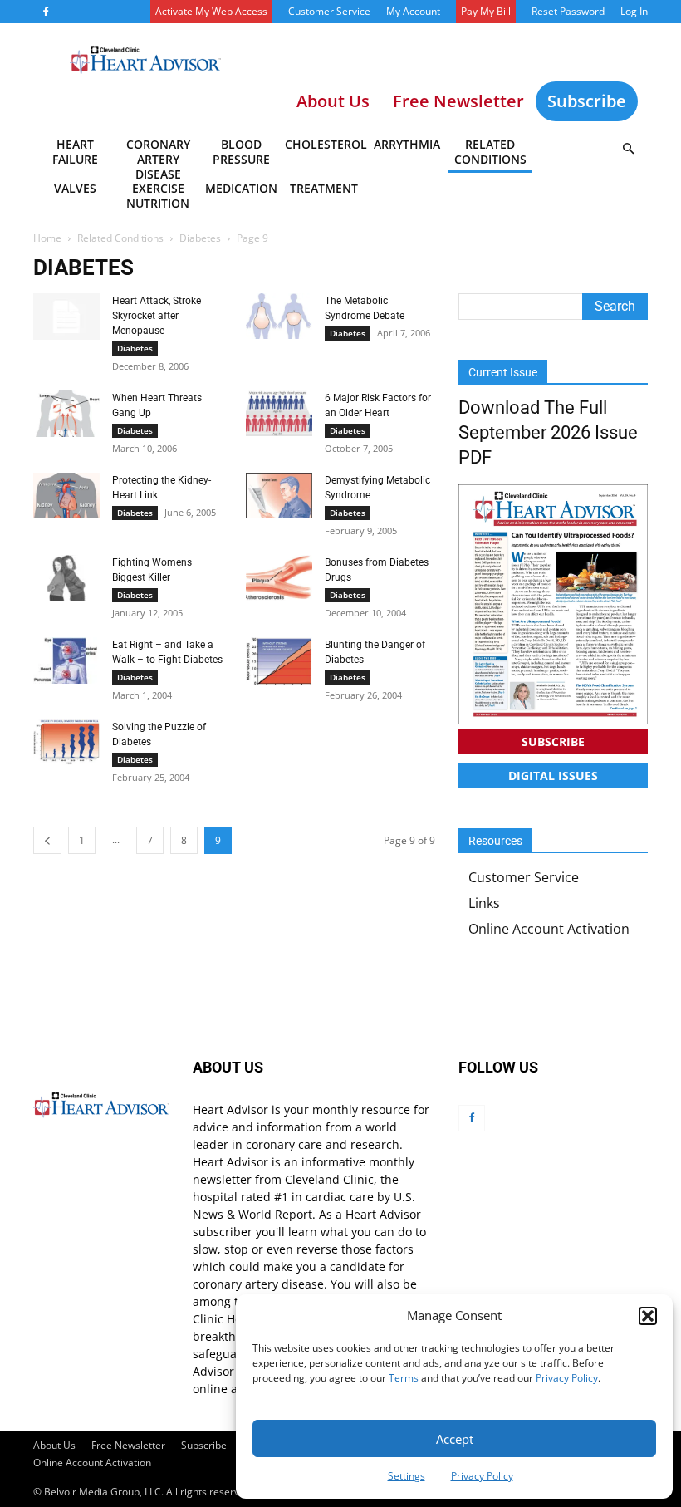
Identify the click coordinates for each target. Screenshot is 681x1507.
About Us (54, 1445)
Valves (75, 188)
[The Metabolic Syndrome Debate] (279, 316)
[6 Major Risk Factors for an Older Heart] (279, 413)
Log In (634, 11)
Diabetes (200, 238)
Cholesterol (325, 144)
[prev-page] (47, 840)
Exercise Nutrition (157, 195)
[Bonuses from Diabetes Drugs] (279, 578)
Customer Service (329, 11)
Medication (241, 188)
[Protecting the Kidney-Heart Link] (66, 495)
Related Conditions (490, 151)
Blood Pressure (241, 151)
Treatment (324, 188)
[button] (647, 1316)
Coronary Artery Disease (158, 154)
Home (47, 238)
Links (484, 903)
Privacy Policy (567, 1378)
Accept (454, 1439)
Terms (404, 1378)
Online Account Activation (549, 929)
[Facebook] (45, 11)
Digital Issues (553, 775)
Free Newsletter (128, 1445)
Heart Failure (75, 151)
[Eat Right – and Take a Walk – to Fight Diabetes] (66, 660)
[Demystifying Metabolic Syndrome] (279, 495)
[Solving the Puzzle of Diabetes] (66, 742)
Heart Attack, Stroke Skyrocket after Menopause (156, 315)
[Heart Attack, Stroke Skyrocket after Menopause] (66, 316)
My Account (413, 11)
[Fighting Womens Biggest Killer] (66, 578)
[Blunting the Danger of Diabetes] (279, 661)
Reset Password (568, 11)
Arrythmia (407, 144)
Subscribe (586, 101)
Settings (406, 1476)
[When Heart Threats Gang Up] (66, 413)
